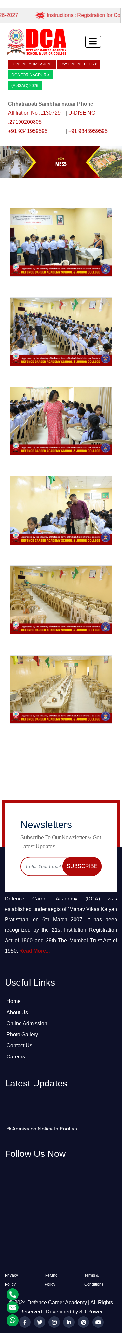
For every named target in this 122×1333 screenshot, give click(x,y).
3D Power (90, 1311)
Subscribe (82, 866)
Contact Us (19, 1045)
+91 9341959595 (27, 131)
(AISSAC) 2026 (24, 85)
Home (13, 1001)
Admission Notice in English (44, 1118)
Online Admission (31, 64)
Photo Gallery (22, 1034)
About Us (17, 1012)
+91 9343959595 (88, 131)
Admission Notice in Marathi (44, 1129)
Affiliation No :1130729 (35, 113)
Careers (16, 1056)
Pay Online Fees (77, 64)
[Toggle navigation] (93, 42)
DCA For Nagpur (29, 75)
